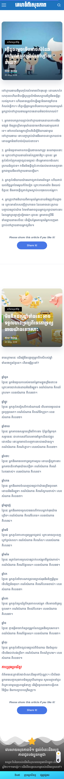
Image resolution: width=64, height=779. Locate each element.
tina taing (11, 70)
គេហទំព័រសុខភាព (30, 5)
